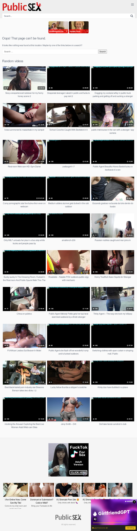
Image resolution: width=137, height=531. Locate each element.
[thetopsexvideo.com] (22, 6)
